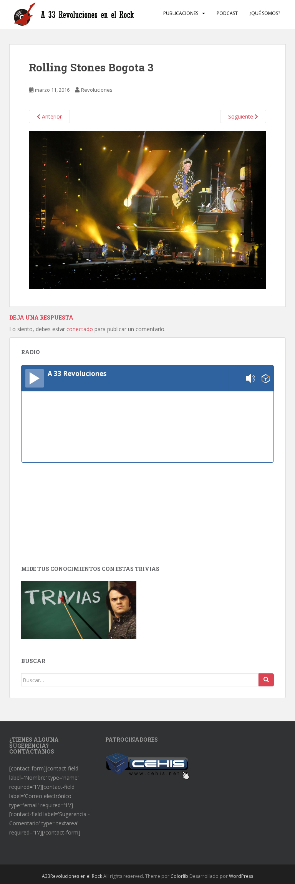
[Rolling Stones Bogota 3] (147, 209)
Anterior (51, 116)
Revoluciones (97, 89)
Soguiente (241, 116)
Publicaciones (180, 13)
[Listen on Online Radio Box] (266, 378)
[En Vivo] (34, 378)
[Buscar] (266, 679)
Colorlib (179, 876)
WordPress (241, 876)
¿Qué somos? (264, 13)
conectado (79, 329)
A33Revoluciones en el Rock (72, 876)
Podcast (227, 13)
